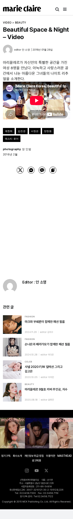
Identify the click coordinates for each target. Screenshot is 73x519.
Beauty (20, 22)
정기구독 (5, 455)
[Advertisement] (36, 221)
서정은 (35, 131)
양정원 (48, 131)
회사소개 (17, 455)
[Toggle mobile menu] (65, 9)
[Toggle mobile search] (57, 9)
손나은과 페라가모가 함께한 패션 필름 (47, 344)
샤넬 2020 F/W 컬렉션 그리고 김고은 (43, 369)
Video (7, 22)
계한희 (9, 131)
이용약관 (50, 455)
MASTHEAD (64, 455)
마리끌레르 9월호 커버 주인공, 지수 (46, 389)
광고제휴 (36, 460)
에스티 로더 (11, 138)
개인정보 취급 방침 (34, 455)
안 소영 (26, 49)
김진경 (22, 131)
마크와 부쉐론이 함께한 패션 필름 (45, 322)
